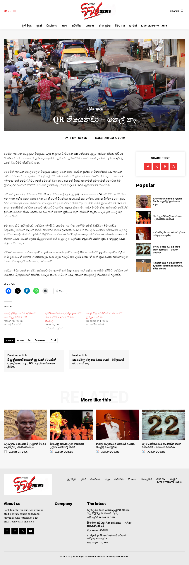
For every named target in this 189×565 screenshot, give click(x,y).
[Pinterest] (165, 166)
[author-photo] (6, 452)
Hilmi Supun (78, 138)
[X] (156, 166)
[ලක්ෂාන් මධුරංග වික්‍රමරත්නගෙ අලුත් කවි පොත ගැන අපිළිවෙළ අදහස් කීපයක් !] (143, 265)
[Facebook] (148, 166)
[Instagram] (14, 531)
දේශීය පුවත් (94, 108)
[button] (177, 11)
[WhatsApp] (173, 166)
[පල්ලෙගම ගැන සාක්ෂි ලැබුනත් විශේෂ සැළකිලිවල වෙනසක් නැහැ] (143, 201)
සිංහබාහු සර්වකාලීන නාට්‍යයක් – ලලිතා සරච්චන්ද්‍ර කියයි (168, 217)
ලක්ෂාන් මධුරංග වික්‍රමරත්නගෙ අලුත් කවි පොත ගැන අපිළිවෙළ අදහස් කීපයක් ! (168, 265)
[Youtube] (30, 531)
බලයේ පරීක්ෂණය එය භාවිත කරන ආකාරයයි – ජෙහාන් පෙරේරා (166, 249)
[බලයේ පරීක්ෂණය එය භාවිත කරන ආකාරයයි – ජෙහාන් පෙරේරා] (143, 249)
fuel (53, 340)
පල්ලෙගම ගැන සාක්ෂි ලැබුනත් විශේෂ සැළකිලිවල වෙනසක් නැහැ (167, 201)
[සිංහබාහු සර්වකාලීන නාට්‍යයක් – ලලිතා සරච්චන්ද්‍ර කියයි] (143, 217)
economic (24, 340)
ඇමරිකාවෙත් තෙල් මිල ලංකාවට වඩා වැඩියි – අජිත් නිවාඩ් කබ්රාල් (63, 317)
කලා (89, 530)
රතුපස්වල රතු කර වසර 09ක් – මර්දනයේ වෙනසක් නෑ (98, 361)
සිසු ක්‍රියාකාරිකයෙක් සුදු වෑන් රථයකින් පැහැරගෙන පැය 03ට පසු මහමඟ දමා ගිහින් (31, 363)
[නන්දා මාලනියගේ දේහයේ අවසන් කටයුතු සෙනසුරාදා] (143, 233)
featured (41, 340)
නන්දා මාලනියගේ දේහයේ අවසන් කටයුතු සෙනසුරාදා (169, 233)
